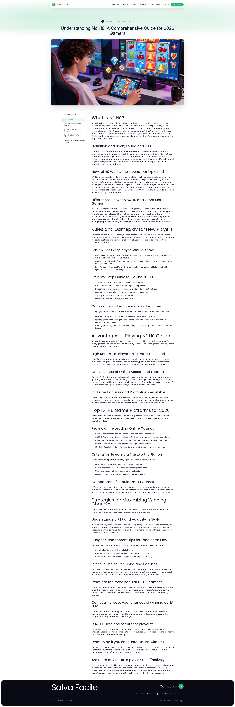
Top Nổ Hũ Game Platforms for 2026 (73, 136)
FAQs (156, 694)
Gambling (131, 21)
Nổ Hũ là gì (135, 133)
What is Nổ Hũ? (68, 119)
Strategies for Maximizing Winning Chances (74, 141)
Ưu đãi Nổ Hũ (164, 668)
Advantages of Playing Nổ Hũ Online (73, 130)
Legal (181, 701)
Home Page (139, 694)
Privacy (169, 701)
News (149, 694)
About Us (162, 701)
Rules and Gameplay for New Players (73, 124)
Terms (176, 701)
